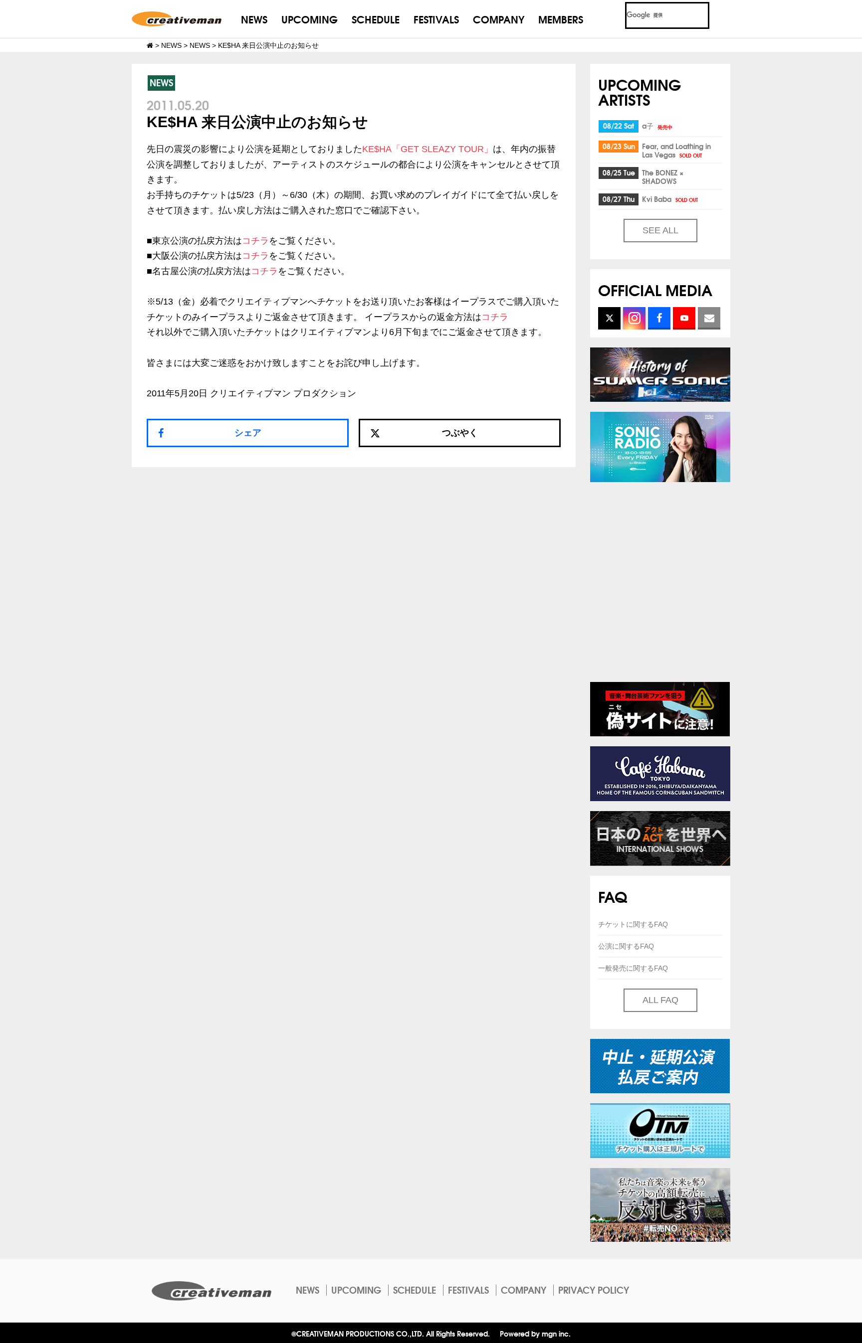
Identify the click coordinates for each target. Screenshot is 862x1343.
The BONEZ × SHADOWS (662, 176)
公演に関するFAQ (626, 946)
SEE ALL (660, 230)
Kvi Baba (670, 198)
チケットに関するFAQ (633, 924)
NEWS (254, 18)
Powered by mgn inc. (535, 1333)
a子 (657, 125)
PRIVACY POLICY (593, 1290)
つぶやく (460, 433)
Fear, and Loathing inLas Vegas (676, 150)
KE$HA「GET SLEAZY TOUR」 (427, 149)
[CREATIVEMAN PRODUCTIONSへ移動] (150, 45)
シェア (247, 433)
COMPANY (498, 18)
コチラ (255, 241)
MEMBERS (560, 18)
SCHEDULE (376, 18)
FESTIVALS (436, 18)
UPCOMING (309, 18)
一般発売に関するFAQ (633, 968)
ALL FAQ (660, 1000)
